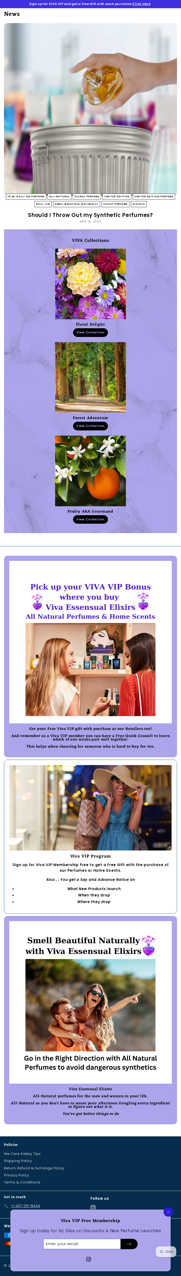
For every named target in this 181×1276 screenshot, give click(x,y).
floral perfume (86, 196)
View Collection (90, 332)
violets (138, 204)
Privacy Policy (16, 1175)
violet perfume (115, 204)
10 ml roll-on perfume (26, 196)
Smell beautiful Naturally (77, 204)
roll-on (43, 204)
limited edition (117, 196)
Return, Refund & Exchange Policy (34, 1168)
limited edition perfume (154, 196)
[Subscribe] (129, 1244)
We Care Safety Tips (22, 1153)
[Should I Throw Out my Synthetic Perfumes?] (90, 109)
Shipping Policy (18, 1161)
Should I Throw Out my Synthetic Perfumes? (90, 215)
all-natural (59, 196)
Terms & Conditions (22, 1182)
